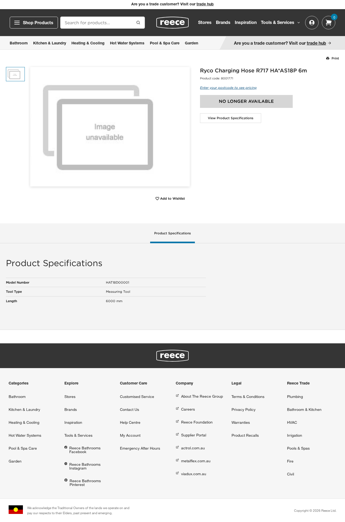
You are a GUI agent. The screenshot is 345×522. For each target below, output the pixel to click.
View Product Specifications (230, 118)
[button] (184, 127)
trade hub (205, 4)
